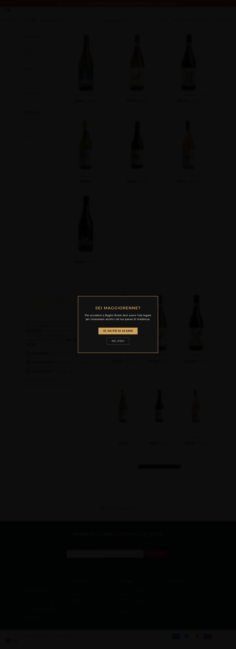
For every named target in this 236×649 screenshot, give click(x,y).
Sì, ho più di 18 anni (118, 331)
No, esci (118, 341)
